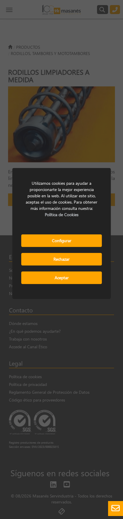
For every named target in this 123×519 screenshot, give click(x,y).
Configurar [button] (61, 240)
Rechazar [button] (61, 259)
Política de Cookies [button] (62, 214)
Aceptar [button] (62, 277)
